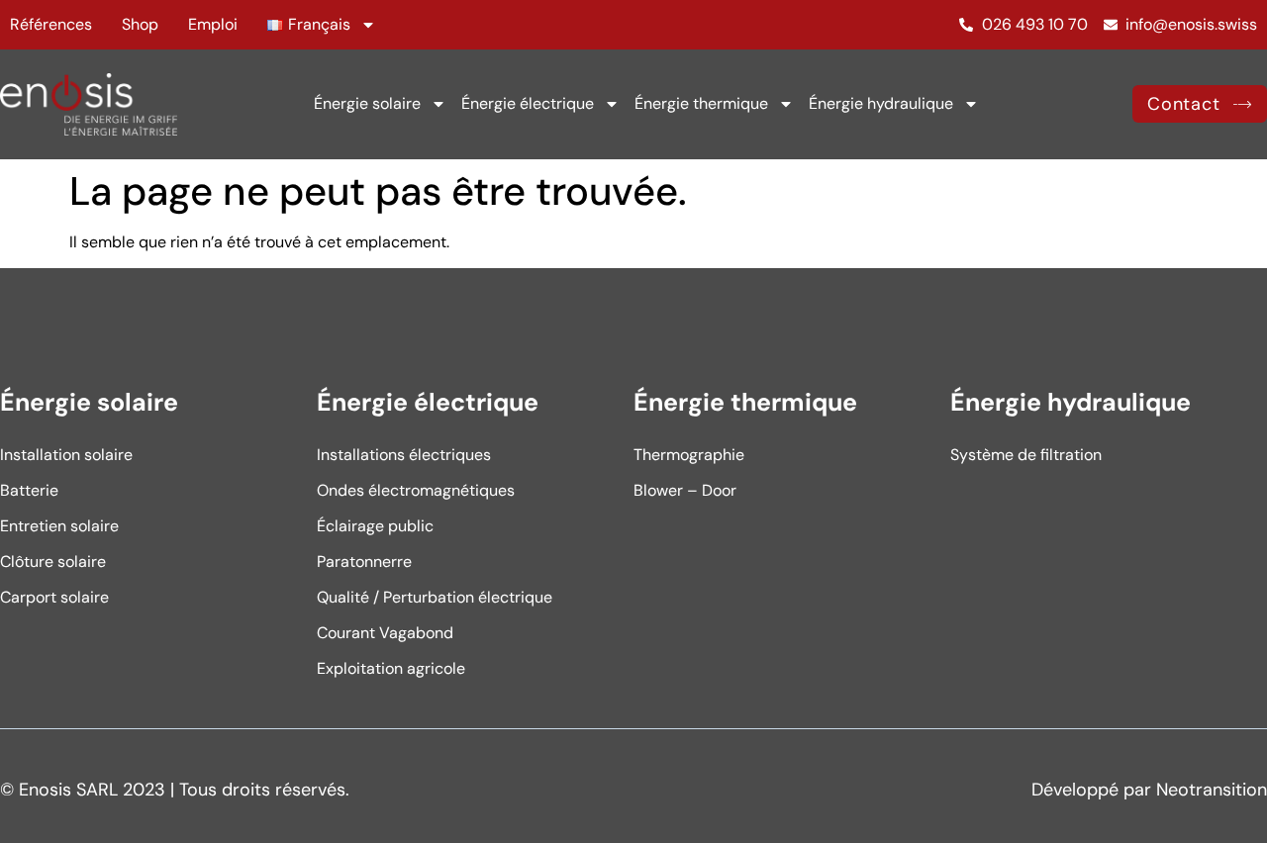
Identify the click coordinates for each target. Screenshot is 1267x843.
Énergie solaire (367, 103)
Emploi (213, 24)
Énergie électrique (527, 103)
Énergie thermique (701, 103)
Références (51, 24)
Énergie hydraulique (881, 103)
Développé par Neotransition (1149, 789)
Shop (140, 24)
